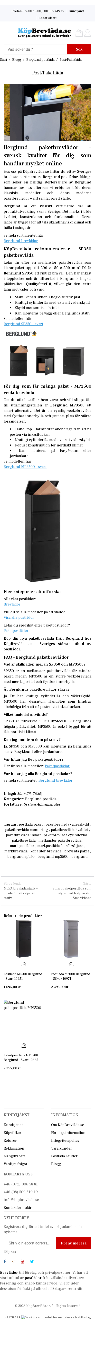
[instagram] (13, 1262)
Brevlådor (12, 604)
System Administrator (42, 804)
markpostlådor (22, 845)
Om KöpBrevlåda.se (67, 1124)
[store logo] (44, 33)
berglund (79, 856)
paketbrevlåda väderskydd (67, 824)
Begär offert (47, 18)
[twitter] (32, 1262)
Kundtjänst (76, 11)
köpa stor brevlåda (45, 851)
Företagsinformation (68, 1132)
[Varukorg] (79, 33)
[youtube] (22, 1262)
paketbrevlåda (24, 840)
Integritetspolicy (65, 1140)
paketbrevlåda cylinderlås (65, 835)
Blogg (16, 60)
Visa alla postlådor (19, 617)
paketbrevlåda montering (26, 829)
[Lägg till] (24, 964)
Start (3, 60)
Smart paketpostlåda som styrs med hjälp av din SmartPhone (72, 890)
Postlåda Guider (64, 1156)
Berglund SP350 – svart (23, 324)
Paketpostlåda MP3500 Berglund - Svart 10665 (21, 1057)
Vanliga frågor (16, 1164)
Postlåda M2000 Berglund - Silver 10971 (70, 976)
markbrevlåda (16, 851)
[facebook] (5, 1262)
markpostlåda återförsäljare (60, 845)
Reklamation (14, 1148)
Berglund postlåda (40, 60)
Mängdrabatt (14, 1156)
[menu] (7, 33)
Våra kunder (61, 1148)
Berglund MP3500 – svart (25, 466)
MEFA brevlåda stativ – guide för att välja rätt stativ (21, 890)
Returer (10, 1140)
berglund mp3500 (53, 856)
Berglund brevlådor (21, 240)
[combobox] (35, 49)
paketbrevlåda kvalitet (69, 829)
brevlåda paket (76, 851)
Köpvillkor (12, 1132)
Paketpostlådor (16, 630)
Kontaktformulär (18, 1207)
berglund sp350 (21, 856)
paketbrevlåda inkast (23, 835)
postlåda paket (31, 824)
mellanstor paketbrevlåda (59, 840)
